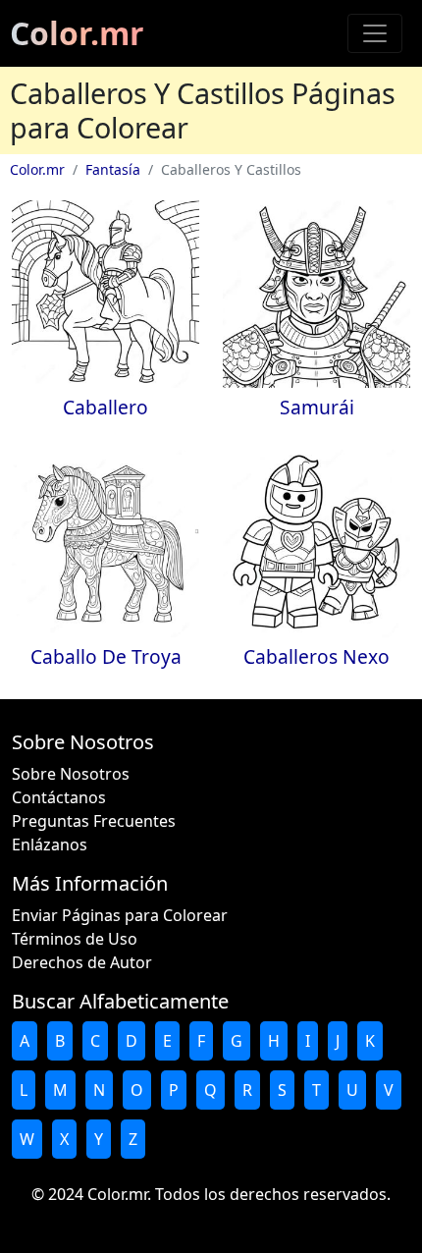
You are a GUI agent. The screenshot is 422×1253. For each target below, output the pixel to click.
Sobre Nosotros (71, 774)
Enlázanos (49, 844)
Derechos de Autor (82, 962)
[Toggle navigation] (374, 33)
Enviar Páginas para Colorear (120, 915)
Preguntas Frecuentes (94, 821)
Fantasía (112, 169)
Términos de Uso (74, 939)
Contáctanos (59, 797)
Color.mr (77, 33)
